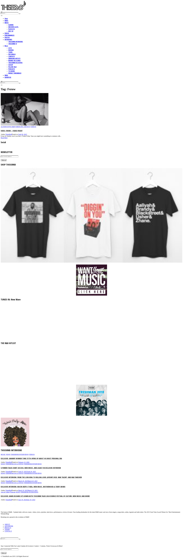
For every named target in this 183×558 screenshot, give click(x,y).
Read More (4, 138)
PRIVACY (8, 528)
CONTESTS (11, 56)
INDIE (6, 75)
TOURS (10, 52)
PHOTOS (7, 37)
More (6, 46)
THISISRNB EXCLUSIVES (15, 63)
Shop (6, 18)
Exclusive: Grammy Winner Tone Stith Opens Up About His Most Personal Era (31, 458)
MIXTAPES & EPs (13, 27)
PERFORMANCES (9, 35)
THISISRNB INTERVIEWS (15, 42)
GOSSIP (10, 65)
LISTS (10, 48)
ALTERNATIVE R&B (8, 127)
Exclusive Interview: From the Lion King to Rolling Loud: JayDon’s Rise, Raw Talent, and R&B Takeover (41, 477)
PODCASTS (11, 69)
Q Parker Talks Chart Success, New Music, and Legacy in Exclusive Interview (31, 468)
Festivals (12, 492)
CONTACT (8, 531)
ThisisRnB (8, 134)
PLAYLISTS (11, 29)
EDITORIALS (12, 54)
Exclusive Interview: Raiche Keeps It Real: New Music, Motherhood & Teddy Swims (33, 486)
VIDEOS (7, 33)
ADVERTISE (8, 77)
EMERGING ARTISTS (14, 58)
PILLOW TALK (12, 67)
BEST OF (10, 31)
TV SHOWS (11, 71)
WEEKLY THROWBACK (14, 73)
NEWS (6, 21)
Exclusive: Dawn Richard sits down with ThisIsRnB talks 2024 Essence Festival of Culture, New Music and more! (45, 496)
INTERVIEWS (8, 39)
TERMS (7, 529)
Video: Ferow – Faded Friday (11, 130)
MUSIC (7, 23)
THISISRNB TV (12, 44)
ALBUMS (11, 25)
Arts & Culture (5, 492)
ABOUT (7, 524)
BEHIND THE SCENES (14, 61)
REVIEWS (11, 50)
